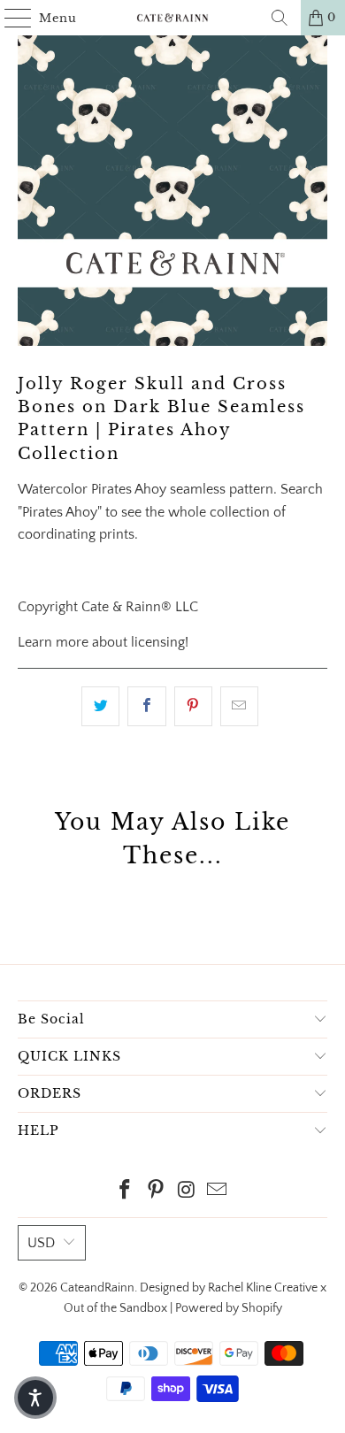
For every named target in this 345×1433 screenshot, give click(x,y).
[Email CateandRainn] (217, 1192)
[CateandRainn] (173, 17)
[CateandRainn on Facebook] (125, 1192)
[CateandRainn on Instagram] (187, 1192)
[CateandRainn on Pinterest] (156, 1192)
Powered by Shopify (228, 1308)
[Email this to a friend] (239, 706)
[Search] (279, 17)
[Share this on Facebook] (146, 706)
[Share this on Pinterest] (193, 706)
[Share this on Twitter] (100, 706)
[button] (35, 1397)
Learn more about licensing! (103, 642)
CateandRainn (97, 1288)
